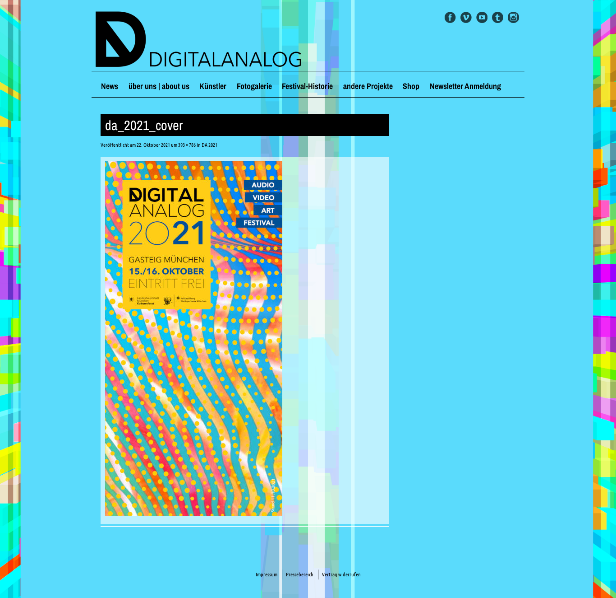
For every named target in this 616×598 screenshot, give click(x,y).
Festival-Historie (307, 86)
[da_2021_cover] (193, 513)
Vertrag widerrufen (341, 574)
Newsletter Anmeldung (465, 86)
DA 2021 (209, 145)
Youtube (481, 17)
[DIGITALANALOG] (308, 40)
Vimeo (466, 17)
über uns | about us (159, 86)
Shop (411, 86)
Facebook (450, 17)
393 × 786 (187, 145)
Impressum (266, 574)
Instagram (513, 17)
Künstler (212, 86)
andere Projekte (368, 86)
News (109, 86)
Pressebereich (299, 574)
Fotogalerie (254, 86)
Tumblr (497, 17)
